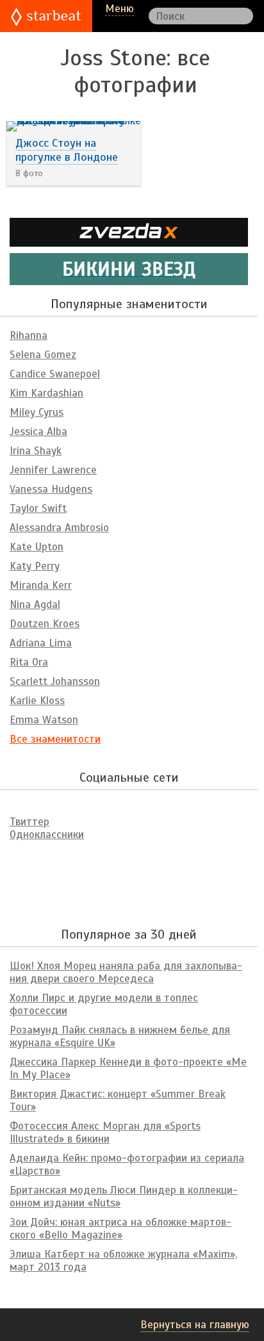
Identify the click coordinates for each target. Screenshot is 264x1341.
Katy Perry (35, 566)
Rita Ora (29, 662)
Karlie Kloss (37, 700)
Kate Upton (36, 547)
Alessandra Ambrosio (59, 527)
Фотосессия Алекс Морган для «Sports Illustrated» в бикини (105, 1132)
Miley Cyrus (36, 412)
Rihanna (28, 335)
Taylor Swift (38, 508)
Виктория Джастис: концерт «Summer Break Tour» (118, 1100)
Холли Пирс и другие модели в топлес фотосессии (104, 1004)
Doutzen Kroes (44, 623)
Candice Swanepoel (55, 374)
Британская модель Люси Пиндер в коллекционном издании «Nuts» (124, 1196)
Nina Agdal (35, 604)
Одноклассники (47, 834)
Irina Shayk (36, 450)
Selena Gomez (43, 354)
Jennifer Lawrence (53, 470)
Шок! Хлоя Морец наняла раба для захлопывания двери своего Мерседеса (126, 972)
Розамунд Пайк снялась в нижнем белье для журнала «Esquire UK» (120, 1036)
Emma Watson (44, 720)
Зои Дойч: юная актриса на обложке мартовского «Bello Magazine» (120, 1228)
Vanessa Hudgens (51, 489)
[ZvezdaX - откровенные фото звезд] (129, 241)
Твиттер (29, 821)
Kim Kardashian (46, 393)
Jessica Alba (38, 431)
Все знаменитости (55, 739)
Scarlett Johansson (55, 681)
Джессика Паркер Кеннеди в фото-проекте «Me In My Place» (128, 1068)
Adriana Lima (41, 643)
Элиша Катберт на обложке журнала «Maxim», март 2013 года (123, 1260)
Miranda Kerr (41, 585)
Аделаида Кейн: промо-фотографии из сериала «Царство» (127, 1164)
